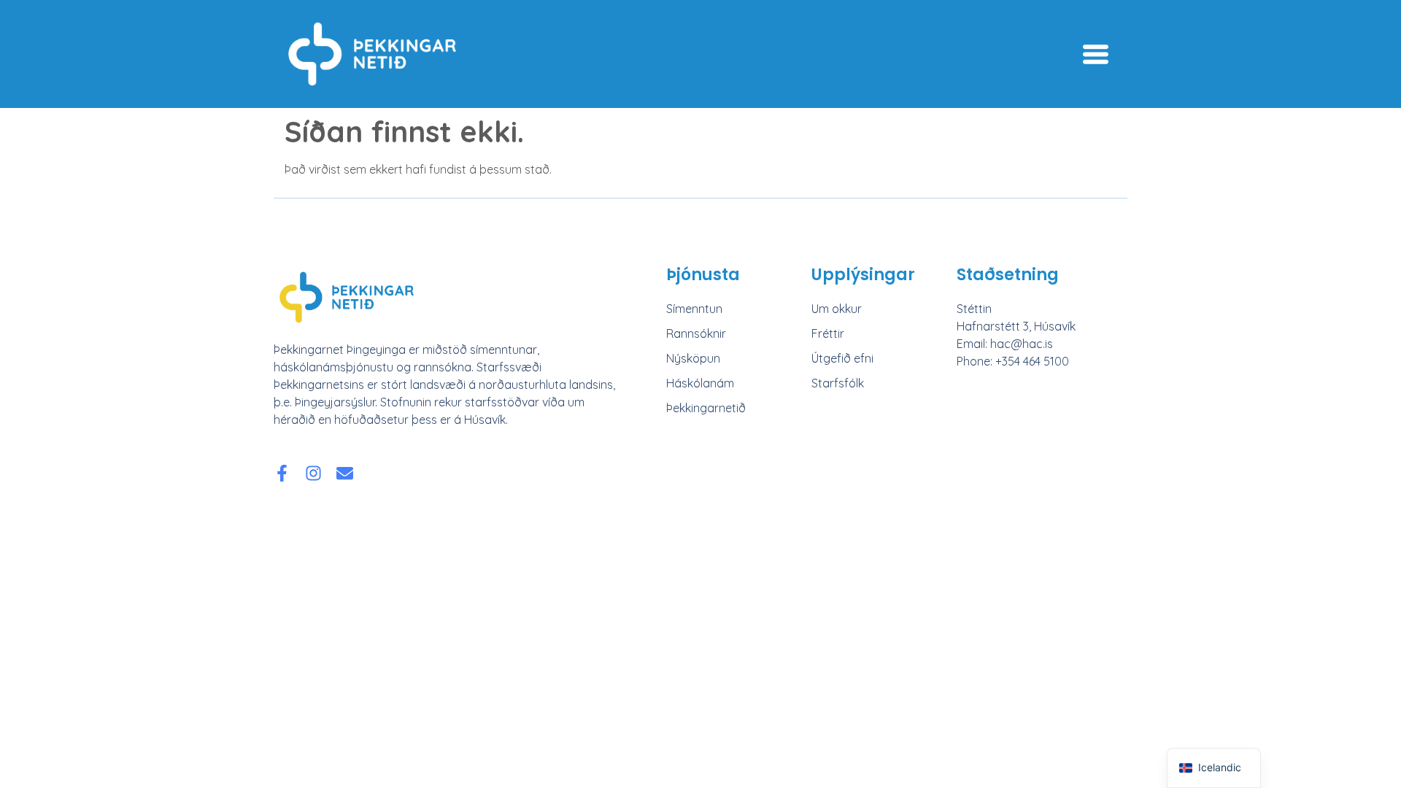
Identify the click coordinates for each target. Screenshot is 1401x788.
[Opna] (1095, 54)
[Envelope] (344, 473)
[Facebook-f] (282, 473)
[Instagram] (313, 473)
